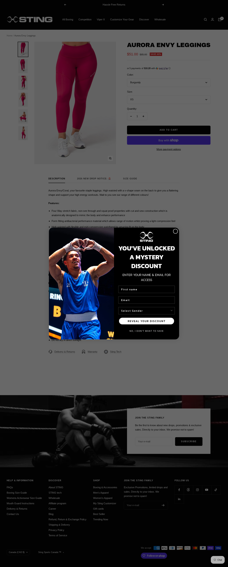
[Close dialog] (175, 231)
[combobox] (145, 310)
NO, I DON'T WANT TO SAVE (147, 331)
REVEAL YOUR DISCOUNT (147, 321)
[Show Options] (171, 310)
